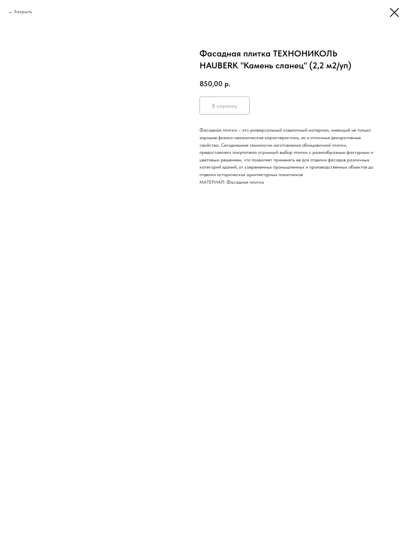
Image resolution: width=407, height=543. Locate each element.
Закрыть (23, 11)
